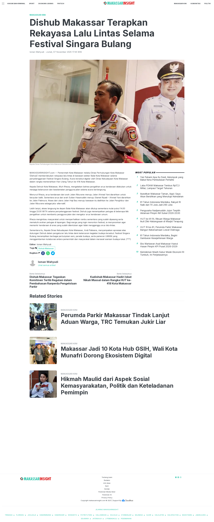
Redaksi (107, 480)
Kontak (107, 489)
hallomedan (101, 515)
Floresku (20, 515)
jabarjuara (200, 515)
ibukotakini (187, 515)
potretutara (86, 515)
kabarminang (45, 515)
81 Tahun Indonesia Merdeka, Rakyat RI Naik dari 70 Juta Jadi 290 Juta (160, 203)
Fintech (60, 3)
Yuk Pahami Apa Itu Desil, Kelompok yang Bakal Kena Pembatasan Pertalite (161, 178)
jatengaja (97, 519)
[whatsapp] (48, 253)
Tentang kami (107, 477)
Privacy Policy (107, 498)
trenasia (9, 515)
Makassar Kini (180, 3)
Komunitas (195, 3)
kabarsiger (59, 515)
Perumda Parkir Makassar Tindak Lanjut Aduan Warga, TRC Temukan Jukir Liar (115, 318)
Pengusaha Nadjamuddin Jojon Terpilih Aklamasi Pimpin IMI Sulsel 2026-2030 (160, 211)
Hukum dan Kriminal (16, 3)
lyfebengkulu (111, 519)
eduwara (85, 519)
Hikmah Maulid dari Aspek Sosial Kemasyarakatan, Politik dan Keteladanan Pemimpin (117, 386)
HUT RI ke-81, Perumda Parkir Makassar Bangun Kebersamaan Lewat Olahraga (161, 228)
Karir (107, 486)
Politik (207, 3)
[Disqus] (107, 438)
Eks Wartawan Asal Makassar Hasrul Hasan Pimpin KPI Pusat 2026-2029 (159, 245)
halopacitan (173, 515)
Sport (31, 3)
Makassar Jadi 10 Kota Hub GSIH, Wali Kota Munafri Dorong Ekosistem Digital (119, 352)
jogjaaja (32, 515)
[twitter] (53, 253)
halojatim (159, 515)
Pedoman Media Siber (106, 492)
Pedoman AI (107, 495)
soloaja (114, 515)
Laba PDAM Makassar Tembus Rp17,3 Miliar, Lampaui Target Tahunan (160, 186)
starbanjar (126, 515)
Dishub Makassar (46, 248)
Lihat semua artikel (47, 265)
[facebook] (43, 253)
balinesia (139, 515)
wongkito (72, 515)
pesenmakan (126, 519)
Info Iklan (106, 483)
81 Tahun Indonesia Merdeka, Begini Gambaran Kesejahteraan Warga (158, 236)
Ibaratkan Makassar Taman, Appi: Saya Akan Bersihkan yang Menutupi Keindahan (161, 195)
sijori (148, 515)
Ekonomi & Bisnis (45, 3)
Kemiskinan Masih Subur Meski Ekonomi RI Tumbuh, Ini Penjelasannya (162, 253)
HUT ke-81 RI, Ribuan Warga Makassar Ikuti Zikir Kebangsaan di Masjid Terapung (161, 220)
